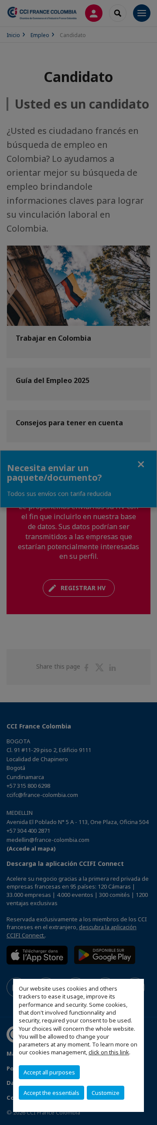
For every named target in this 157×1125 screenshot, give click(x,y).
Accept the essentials (51, 1093)
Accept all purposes (49, 1072)
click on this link (109, 1052)
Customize (105, 1093)
